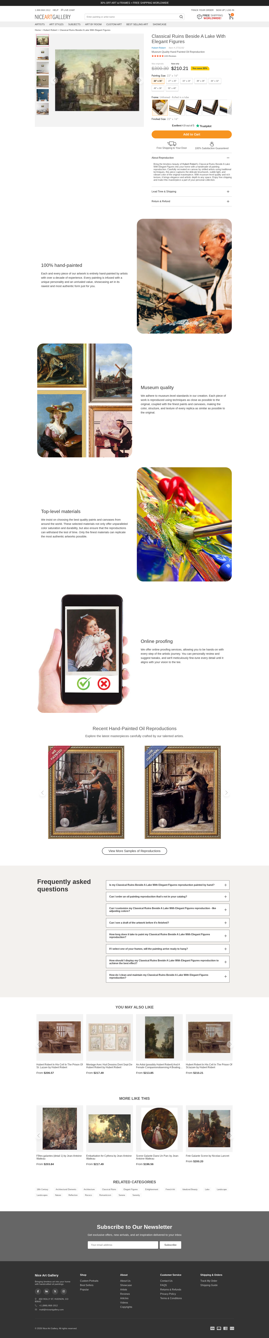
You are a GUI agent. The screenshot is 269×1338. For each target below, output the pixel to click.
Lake (207, 1189)
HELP (55, 10)
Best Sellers (86, 1285)
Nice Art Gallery (58, 17)
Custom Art (114, 24)
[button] (54, 80)
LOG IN (230, 10)
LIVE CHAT (69, 10)
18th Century (42, 1189)
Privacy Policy (168, 1294)
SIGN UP (220, 10)
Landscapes (42, 1195)
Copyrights (126, 1307)
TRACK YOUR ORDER (202, 10)
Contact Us (166, 1281)
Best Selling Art (137, 24)
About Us (125, 1281)
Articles (124, 1298)
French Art (170, 1189)
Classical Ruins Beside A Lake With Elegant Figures (85, 30)
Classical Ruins (109, 1189)
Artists (40, 24)
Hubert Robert (50, 30)
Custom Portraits (89, 1281)
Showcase (159, 24)
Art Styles (56, 24)
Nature (58, 1195)
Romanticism (105, 1195)
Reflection (73, 1195)
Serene (122, 1195)
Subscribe (170, 1245)
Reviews (125, 1294)
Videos (124, 1302)
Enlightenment (151, 1189)
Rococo (88, 1195)
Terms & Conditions (171, 1298)
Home (38, 30)
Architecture (89, 1189)
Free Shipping (211, 17)
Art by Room (93, 24)
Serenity (136, 1195)
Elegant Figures (131, 1189)
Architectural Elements (66, 1189)
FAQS (163, 1285)
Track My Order (208, 1281)
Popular (84, 1289)
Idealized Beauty (190, 1189)
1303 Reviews (170, 56)
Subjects (74, 24)
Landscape (222, 1189)
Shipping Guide (209, 1285)
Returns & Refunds (170, 1289)
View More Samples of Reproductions (134, 851)
